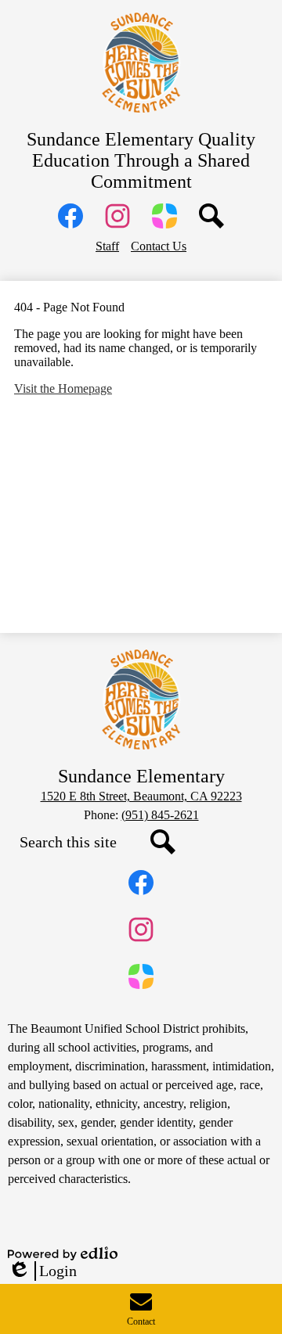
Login (42, 1271)
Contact (141, 1321)
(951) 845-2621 (160, 815)
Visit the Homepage (63, 388)
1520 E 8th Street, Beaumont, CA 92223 (141, 796)
